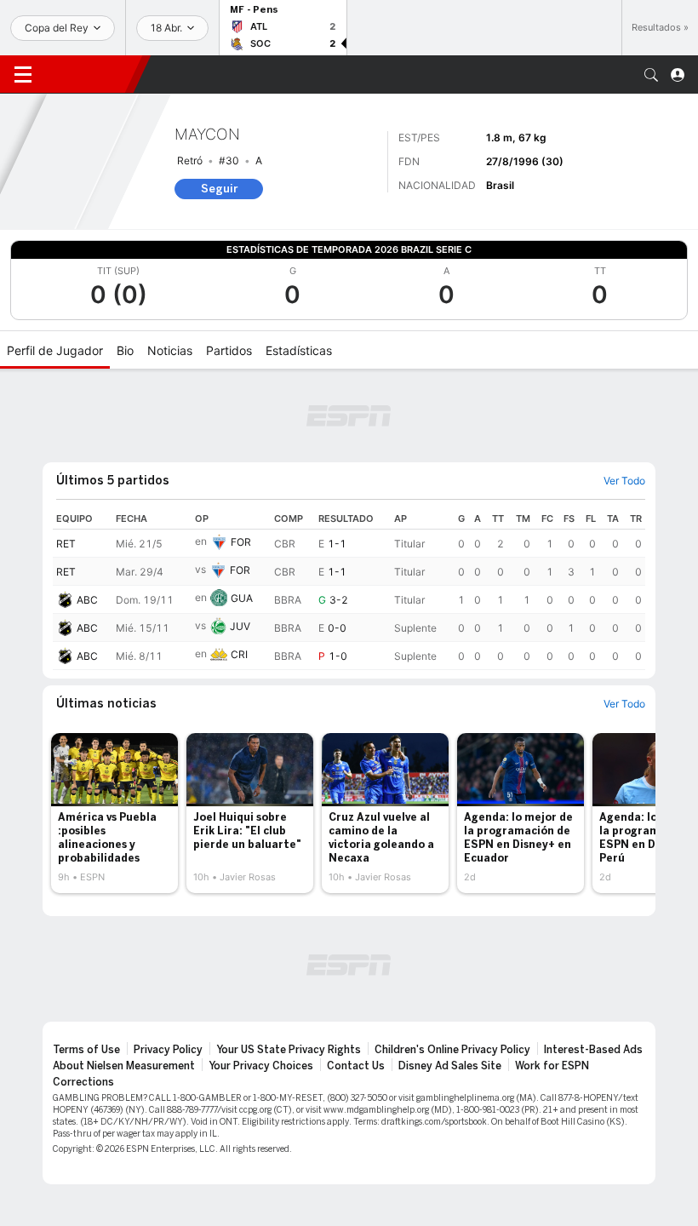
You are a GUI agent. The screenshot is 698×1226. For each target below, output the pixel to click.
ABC (87, 599)
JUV (240, 626)
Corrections (83, 1082)
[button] (651, 75)
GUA (242, 598)
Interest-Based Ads (593, 1050)
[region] (349, 589)
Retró (190, 160)
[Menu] (23, 75)
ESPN (89, 74)
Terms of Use (86, 1050)
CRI (239, 654)
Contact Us (356, 1066)
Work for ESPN (552, 1066)
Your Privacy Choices (261, 1066)
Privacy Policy (168, 1050)
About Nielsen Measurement (124, 1066)
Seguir (219, 188)
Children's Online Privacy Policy (452, 1050)
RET (66, 543)
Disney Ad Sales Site (449, 1066)
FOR (241, 542)
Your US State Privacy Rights (288, 1050)
